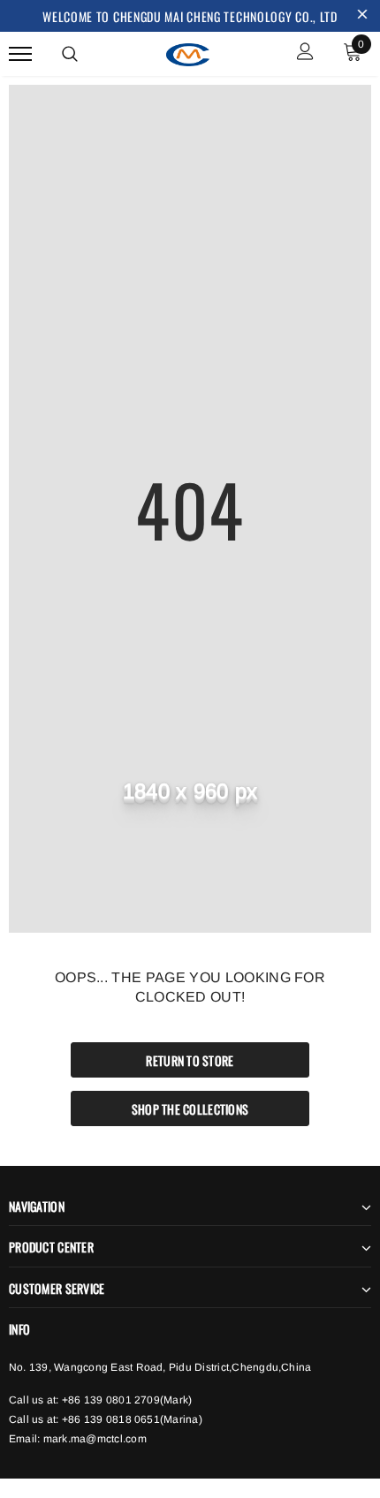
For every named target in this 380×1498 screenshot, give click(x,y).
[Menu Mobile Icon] (20, 53)
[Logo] (188, 52)
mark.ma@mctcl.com (95, 1439)
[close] (362, 16)
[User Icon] (305, 53)
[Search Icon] (70, 54)
